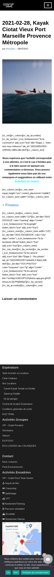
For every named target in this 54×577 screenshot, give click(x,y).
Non (16, 572)
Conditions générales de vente (17, 409)
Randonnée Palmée (15, 519)
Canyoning (10, 488)
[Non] (50, 566)
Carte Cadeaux (9, 378)
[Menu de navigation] (48, 5)
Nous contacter (9, 461)
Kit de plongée (11, 398)
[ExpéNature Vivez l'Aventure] (8, 5)
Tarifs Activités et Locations (15, 373)
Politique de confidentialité (35, 572)
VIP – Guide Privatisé (12, 425)
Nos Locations (9, 383)
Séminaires (7, 430)
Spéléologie (10, 493)
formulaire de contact (27, 181)
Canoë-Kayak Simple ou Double (19, 388)
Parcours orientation (14, 509)
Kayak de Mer (12, 483)
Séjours (6, 435)
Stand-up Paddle (12, 393)
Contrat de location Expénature (17, 404)
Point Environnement (12, 467)
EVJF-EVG (7, 440)
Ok (8, 572)
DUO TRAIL (8, 414)
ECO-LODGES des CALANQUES (19, 446)
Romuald (10, 49)
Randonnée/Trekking (14, 503)
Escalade (10, 514)
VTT (7, 498)
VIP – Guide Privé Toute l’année (17, 478)
